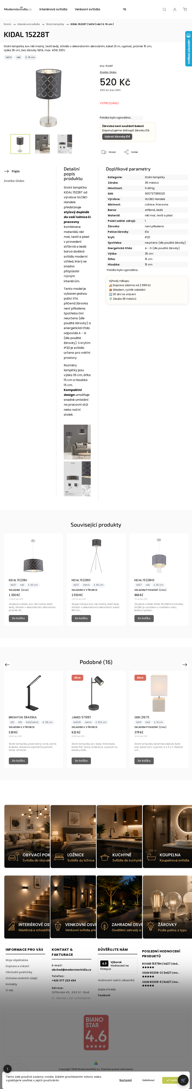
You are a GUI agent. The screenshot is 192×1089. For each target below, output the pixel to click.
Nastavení (125, 1080)
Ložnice (149, 204)
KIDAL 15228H (18, 580)
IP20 (147, 237)
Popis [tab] (16, 171)
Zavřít (178, 164)
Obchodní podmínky (19, 972)
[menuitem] (53, 9)
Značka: (108, 72)
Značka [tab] (14, 181)
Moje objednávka (17, 960)
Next (185, 664)
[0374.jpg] (77, 458)
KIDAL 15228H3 (144, 580)
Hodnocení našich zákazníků (116, 980)
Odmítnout (148, 1080)
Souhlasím (176, 1080)
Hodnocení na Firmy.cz (114, 967)
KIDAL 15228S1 (81, 580)
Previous (7, 664)
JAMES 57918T (81, 717)
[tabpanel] (33, 579)
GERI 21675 (141, 717)
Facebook (104, 995)
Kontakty (11, 984)
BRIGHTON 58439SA (23, 717)
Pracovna (162, 204)
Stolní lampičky (155, 177)
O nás (9, 990)
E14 (147, 232)
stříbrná (150, 210)
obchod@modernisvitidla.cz (71, 969)
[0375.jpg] (77, 495)
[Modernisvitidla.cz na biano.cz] (96, 1033)
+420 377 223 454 (64, 980)
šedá (159, 210)
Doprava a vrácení (17, 966)
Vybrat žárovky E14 (117, 136)
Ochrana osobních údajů (21, 978)
